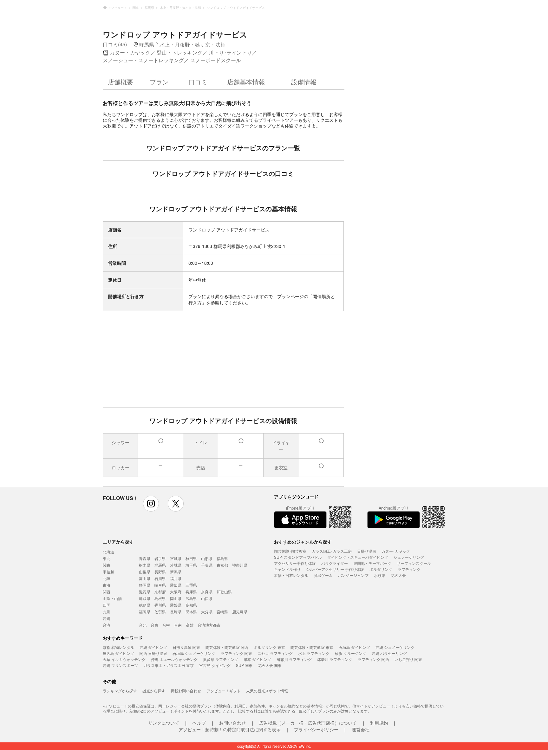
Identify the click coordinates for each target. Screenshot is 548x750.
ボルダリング (380, 569)
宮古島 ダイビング (215, 665)
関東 (106, 565)
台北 (143, 625)
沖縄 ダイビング (153, 647)
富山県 (144, 578)
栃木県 (144, 565)
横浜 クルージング (350, 653)
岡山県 (175, 598)
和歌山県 (224, 591)
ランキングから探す (120, 690)
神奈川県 (239, 565)
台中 (166, 625)
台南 (178, 625)
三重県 (191, 585)
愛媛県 (175, 605)
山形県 (206, 558)
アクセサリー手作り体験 (295, 563)
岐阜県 (160, 585)
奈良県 (206, 591)
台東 (154, 625)
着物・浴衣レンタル (291, 575)
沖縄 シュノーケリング (394, 647)
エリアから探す (118, 541)
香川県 (160, 605)
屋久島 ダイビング (118, 653)
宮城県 (175, 558)
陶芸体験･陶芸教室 (290, 551)
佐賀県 (160, 611)
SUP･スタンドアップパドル (298, 557)
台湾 (106, 625)
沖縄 (106, 618)
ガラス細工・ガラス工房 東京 (168, 665)
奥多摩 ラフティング (220, 659)
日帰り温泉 (366, 551)
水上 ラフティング (313, 653)
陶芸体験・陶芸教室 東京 (311, 647)
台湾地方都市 (209, 625)
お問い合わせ (232, 723)
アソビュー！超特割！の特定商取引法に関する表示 (230, 729)
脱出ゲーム (323, 575)
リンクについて (163, 723)
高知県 (191, 605)
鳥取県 (144, 598)
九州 (106, 611)
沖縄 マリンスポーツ (120, 665)
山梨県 (144, 571)
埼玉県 (191, 565)
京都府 (160, 591)
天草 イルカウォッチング (124, 659)
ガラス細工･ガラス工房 (332, 551)
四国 (106, 605)
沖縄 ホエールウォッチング (174, 659)
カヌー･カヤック (396, 551)
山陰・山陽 (112, 598)
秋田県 (191, 558)
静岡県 (144, 585)
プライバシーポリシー (316, 729)
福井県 (175, 578)
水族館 (379, 575)
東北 (106, 558)
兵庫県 (191, 591)
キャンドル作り (287, 569)
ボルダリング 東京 (269, 647)
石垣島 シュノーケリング (194, 653)
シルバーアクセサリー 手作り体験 (335, 569)
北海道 (108, 551)
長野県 (160, 571)
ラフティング (409, 569)
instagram (151, 504)
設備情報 (303, 81)
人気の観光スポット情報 (267, 690)
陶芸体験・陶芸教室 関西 (227, 647)
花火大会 (398, 575)
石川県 (160, 578)
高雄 (189, 625)
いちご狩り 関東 (408, 659)
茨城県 (175, 565)
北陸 (106, 578)
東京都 (222, 565)
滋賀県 (144, 591)
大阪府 (175, 591)
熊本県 (191, 611)
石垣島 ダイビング (354, 647)
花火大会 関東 (270, 665)
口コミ (197, 81)
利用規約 (379, 723)
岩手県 (160, 558)
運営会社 (360, 729)
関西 (106, 591)
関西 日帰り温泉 (153, 653)
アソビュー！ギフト (223, 690)
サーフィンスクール (414, 563)
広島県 (191, 598)
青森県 (144, 558)
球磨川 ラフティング (334, 659)
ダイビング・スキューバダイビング (357, 557)
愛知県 (175, 585)
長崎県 (175, 611)
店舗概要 (120, 81)
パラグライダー (334, 563)
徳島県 (144, 605)
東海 (106, 585)
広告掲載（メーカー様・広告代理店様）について (308, 723)
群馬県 (160, 565)
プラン (159, 81)
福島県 (222, 558)
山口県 (206, 598)
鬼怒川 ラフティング (294, 659)
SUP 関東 (244, 665)
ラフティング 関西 (373, 659)
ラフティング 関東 (236, 653)
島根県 (160, 598)
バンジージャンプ (353, 575)
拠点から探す (153, 690)
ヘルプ (199, 723)
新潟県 (175, 571)
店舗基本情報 (246, 81)
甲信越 (108, 571)
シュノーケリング (409, 557)
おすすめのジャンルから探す (303, 541)
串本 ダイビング (257, 659)
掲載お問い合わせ (186, 690)
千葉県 (206, 565)
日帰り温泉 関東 (186, 647)
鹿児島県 (239, 611)
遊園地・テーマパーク (372, 563)
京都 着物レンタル (118, 647)
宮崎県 (222, 611)
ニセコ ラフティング (275, 653)
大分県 (206, 611)
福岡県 (144, 611)
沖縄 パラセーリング (389, 653)
